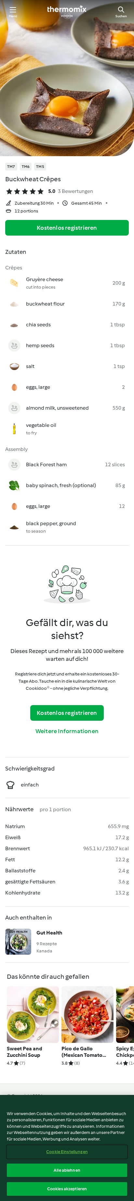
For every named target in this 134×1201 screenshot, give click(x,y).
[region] (67, 1148)
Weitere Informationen (67, 731)
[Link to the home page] (67, 11)
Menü (13, 16)
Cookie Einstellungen (67, 1151)
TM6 (26, 166)
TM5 (40, 166)
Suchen (121, 16)
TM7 (11, 166)
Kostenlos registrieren (67, 227)
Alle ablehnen (67, 1170)
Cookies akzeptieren (67, 1188)
